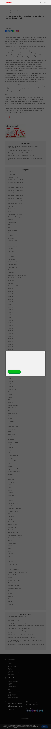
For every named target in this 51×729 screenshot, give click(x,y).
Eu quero (14, 372)
